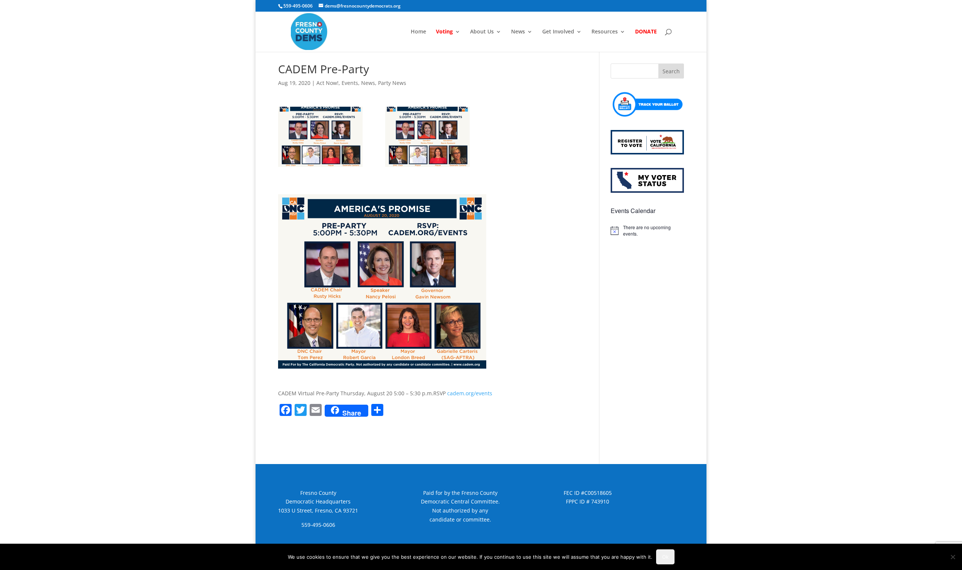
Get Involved (558, 32)
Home (418, 32)
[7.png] (427, 137)
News (518, 32)
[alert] (647, 230)
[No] (952, 557)
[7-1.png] (320, 137)
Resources (604, 32)
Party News (392, 82)
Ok (665, 557)
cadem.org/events (469, 393)
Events (350, 82)
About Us (482, 32)
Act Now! (327, 82)
